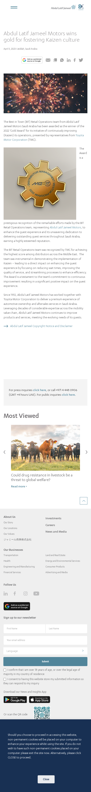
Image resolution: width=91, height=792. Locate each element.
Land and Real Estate (55, 555)
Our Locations (10, 528)
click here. (69, 394)
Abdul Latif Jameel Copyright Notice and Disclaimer (41, 326)
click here (39, 390)
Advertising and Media (57, 572)
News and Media (56, 531)
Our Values (9, 534)
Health (7, 561)
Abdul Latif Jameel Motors (65, 227)
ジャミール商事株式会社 (18, 539)
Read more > (19, 486)
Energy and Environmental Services (63, 561)
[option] (45, 458)
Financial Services (12, 572)
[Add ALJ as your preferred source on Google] (32, 60)
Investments (53, 518)
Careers (50, 525)
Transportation (11, 555)
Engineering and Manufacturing (19, 566)
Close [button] (46, 779)
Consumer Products (55, 566)
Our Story (8, 522)
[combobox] (45, 650)
